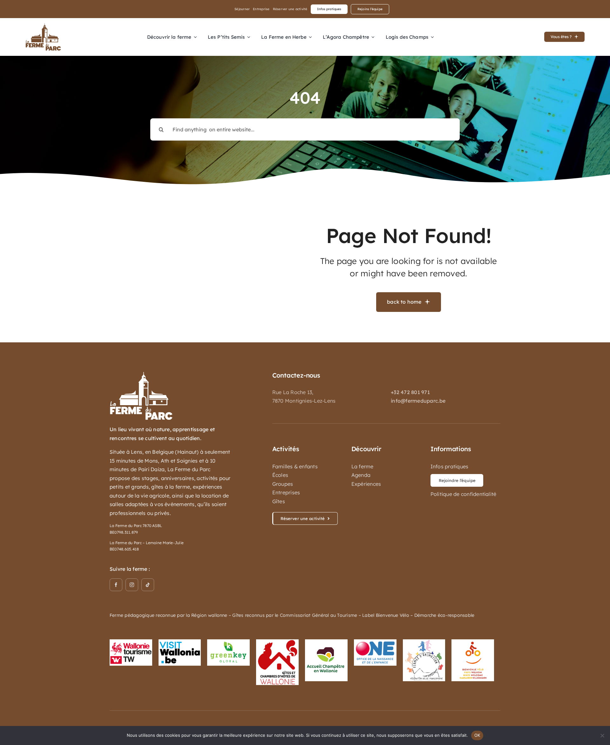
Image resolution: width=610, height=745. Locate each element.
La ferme (362, 466)
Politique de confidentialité (463, 494)
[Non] (602, 735)
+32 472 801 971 (410, 392)
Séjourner (242, 9)
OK (477, 735)
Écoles (280, 475)
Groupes (282, 484)
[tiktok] (147, 584)
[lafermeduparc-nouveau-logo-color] (43, 26)
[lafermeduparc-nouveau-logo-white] (141, 374)
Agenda (360, 475)
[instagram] (131, 584)
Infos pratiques (449, 466)
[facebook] (116, 584)
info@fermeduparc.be (418, 401)
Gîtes (278, 501)
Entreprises (286, 492)
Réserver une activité (290, 9)
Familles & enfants (295, 466)
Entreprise (261, 9)
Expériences (366, 484)
